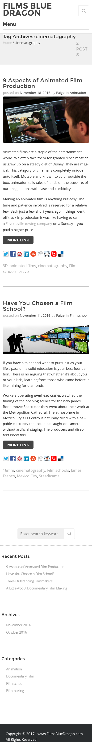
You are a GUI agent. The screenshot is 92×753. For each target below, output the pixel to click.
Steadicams (49, 476)
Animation (78, 92)
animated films (23, 265)
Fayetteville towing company (29, 223)
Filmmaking (15, 690)
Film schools (58, 470)
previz (23, 271)
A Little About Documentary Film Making (36, 588)
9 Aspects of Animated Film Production (42, 83)
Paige (60, 92)
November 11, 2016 (35, 315)
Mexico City (27, 476)
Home (7, 42)
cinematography (52, 265)
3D (5, 265)
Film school (79, 315)
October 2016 (16, 632)
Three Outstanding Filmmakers (29, 581)
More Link (18, 240)
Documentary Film (20, 676)
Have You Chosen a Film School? (37, 306)
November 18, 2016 (35, 92)
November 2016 (18, 625)
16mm (8, 470)
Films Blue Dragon (27, 9)
